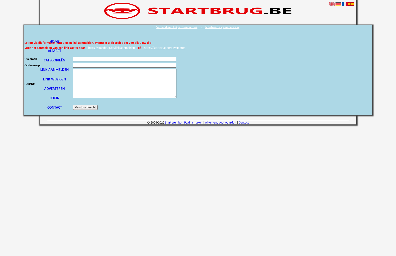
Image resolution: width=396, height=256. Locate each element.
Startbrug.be (173, 122)
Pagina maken (193, 122)
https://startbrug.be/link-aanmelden (111, 48)
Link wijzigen (54, 79)
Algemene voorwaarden (220, 122)
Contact (54, 108)
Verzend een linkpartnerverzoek (176, 27)
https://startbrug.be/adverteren (164, 48)
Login (55, 98)
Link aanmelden (54, 70)
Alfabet (54, 51)
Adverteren (54, 89)
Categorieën (54, 60)
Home (55, 42)
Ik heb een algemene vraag (222, 27)
